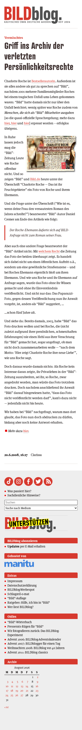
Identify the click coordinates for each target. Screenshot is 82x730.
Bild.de (35, 179)
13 (22, 686)
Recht (56, 251)
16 (37, 686)
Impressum (15, 581)
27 (22, 695)
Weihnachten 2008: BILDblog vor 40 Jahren (36, 648)
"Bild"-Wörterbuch (19, 622)
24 (6, 695)
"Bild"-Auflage (16, 598)
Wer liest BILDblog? (20, 607)
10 (7, 686)
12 (17, 686)
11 (12, 686)
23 (37, 690)
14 (27, 686)
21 (27, 690)
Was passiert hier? (19, 491)
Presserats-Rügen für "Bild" (25, 626)
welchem (44, 251)
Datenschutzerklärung (22, 585)
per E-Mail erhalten (26, 546)
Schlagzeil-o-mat (18, 594)
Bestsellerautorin (43, 81)
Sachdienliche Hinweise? (23, 495)
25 (11, 695)
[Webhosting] (19, 566)
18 (11, 690)
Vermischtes (13, 38)
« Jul (6, 707)
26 (16, 695)
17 (7, 690)
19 (17, 690)
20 (21, 690)
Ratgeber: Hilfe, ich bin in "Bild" (28, 603)
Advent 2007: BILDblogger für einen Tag (33, 644)
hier (7, 123)
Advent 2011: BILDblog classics (27, 652)
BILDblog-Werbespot (21, 590)
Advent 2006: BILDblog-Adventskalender (34, 639)
